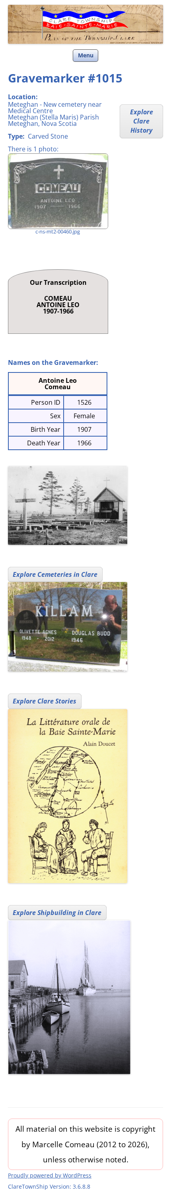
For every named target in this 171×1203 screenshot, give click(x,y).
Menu (85, 55)
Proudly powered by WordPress (49, 1175)
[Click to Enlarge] (57, 191)
